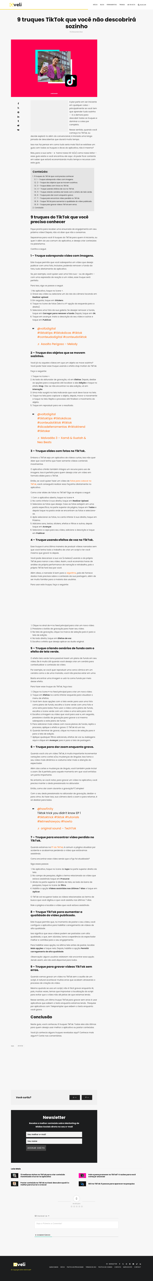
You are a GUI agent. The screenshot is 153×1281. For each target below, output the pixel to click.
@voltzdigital (46, 329)
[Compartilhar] (18, 104)
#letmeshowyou (48, 821)
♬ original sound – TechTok (56, 828)
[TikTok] (137, 1264)
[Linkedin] (140, 1264)
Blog (102, 5)
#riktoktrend (76, 427)
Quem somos (53, 1267)
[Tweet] (18, 108)
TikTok (21, 1046)
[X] (123, 1264)
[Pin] (18, 112)
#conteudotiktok (75, 337)
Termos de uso (91, 1267)
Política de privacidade (75, 1267)
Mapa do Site (127, 1267)
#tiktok (77, 333)
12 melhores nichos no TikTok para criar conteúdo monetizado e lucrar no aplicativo (42, 1176)
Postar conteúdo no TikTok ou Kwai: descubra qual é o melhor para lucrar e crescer (44, 1184)
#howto (66, 821)
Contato (117, 1267)
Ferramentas (112, 5)
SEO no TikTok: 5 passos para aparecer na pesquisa (111, 1184)
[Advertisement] (49, 116)
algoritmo (71, 573)
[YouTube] (133, 1264)
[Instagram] (126, 1264)
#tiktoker (43, 431)
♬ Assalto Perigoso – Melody (57, 344)
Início (95, 5)
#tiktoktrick (45, 817)
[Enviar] (18, 125)
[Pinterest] (129, 1264)
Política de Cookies (105, 1267)
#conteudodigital (49, 337)
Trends (122, 5)
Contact (137, 1267)
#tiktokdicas (62, 333)
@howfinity (45, 809)
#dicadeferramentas (52, 427)
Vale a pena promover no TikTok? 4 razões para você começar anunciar (112, 1176)
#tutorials (72, 817)
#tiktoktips (45, 333)
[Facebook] (119, 1264)
